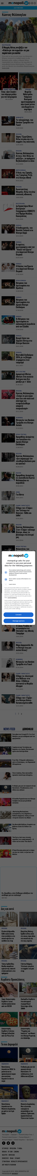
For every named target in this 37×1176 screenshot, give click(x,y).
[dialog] (18, 588)
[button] (18, 584)
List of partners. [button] (12, 597)
